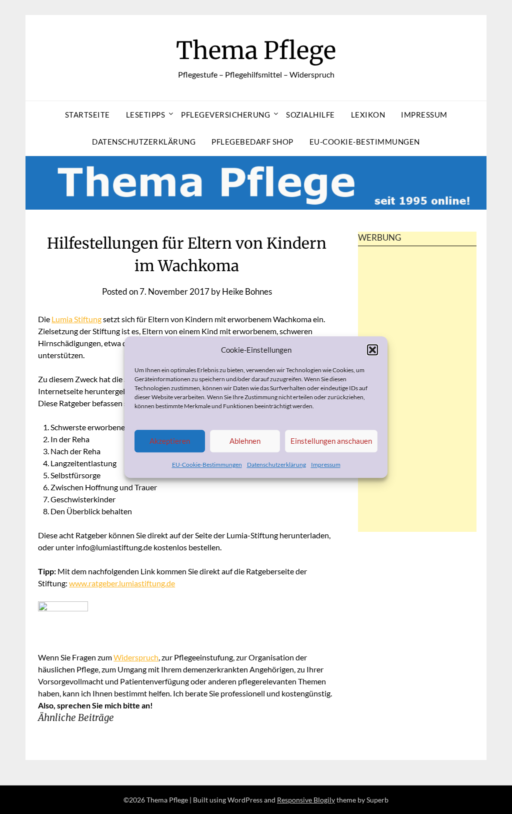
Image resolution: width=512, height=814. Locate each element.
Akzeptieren (170, 441)
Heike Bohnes (247, 291)
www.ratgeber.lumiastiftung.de (122, 583)
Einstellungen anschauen (331, 441)
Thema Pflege (256, 51)
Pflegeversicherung (225, 114)
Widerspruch (136, 657)
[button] (373, 350)
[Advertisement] (417, 406)
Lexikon (368, 114)
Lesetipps (146, 114)
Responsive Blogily (306, 799)
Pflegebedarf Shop (253, 141)
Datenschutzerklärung (276, 464)
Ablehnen (245, 441)
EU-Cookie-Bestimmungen (207, 464)
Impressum (325, 464)
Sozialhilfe (310, 114)
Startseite (87, 114)
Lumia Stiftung (77, 319)
